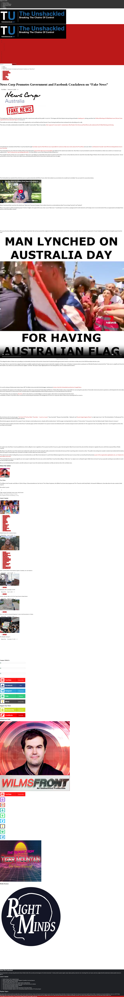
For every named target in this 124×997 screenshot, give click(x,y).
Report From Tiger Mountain (53, 995)
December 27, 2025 (11, 639)
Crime (24, 994)
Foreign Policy (73, 994)
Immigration (5, 526)
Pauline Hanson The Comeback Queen (8, 533)
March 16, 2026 (10, 598)
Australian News (6, 72)
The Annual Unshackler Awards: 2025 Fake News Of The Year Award (17, 987)
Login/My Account (7, 5)
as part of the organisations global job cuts (104, 455)
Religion (46, 995)
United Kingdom (87, 995)
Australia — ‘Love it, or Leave (40, 417)
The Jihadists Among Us (5, 636)
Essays (4, 58)
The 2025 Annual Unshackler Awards (10, 986)
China (21, 994)
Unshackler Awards (7, 57)
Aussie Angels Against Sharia (84, 417)
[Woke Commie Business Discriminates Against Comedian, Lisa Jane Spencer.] (9, 549)
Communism (5, 554)
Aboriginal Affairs (3, 994)
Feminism (5, 520)
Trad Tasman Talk (9, 47)
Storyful (20, 394)
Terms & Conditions (7, 4)
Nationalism (2, 995)
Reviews (4, 61)
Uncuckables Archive (9, 50)
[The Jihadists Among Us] (9, 632)
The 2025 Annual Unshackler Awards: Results (12, 985)
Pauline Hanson (6, 528)
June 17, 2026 (10, 535)
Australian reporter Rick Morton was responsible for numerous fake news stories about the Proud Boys (58, 146)
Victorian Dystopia (6, 563)
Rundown (5, 78)
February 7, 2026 (11, 616)
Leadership (5, 527)
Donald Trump (43, 994)
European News (58, 994)
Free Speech (5, 75)
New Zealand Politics (9, 995)
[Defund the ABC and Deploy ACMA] (9, 585)
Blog (4, 56)
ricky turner (21, 492)
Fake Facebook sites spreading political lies (18, 152)
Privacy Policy (6, 2)
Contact (4, 7)
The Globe (82, 995)
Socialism (68, 995)
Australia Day (6, 71)
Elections (4, 519)
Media (4, 76)
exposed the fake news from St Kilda (43, 150)
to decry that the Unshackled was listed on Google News (67, 387)
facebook (9, 492)
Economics (49, 994)
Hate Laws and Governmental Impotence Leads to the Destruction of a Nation (16, 614)
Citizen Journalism (6, 516)
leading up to (81, 118)
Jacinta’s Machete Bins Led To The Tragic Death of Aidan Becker (14, 596)
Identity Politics (6, 525)
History (4, 60)
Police (24, 995)
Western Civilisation (7, 530)
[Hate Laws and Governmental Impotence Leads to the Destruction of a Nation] (9, 609)
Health (88, 994)
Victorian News (6, 564)
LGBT (116, 994)
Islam (112, 994)
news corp (14, 492)
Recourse (36, 995)
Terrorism (78, 995)
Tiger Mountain (8, 46)
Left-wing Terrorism (7, 559)
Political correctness (7, 560)
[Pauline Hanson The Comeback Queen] (9, 513)
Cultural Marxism (29, 994)
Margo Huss (3, 535)
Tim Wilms (4, 89)
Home (4, 40)
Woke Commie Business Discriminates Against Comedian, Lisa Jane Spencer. (16, 570)
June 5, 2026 (10, 591)
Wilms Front (7, 44)
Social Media (6, 79)
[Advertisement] (39, 136)
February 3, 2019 (12, 89)
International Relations (105, 994)
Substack (4, 51)
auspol (4, 492)
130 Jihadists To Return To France (9, 494)
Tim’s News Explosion (9, 43)
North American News (18, 995)
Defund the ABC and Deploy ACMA (7, 589)
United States (94, 995)
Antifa (12, 994)
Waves (104, 995)
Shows (4, 42)
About (4, 6)
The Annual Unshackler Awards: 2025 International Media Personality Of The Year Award (22, 989)
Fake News (5, 74)
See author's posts (4, 487)
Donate (4, 54)
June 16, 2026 (10, 572)
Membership (5, 53)
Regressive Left (6, 561)
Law (114, 994)
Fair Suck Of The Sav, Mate (25, 417)
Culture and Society (7, 555)
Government (5, 522)
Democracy (5, 518)
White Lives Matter (6, 568)
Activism (4, 552)
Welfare (4, 566)
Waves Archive (8, 49)
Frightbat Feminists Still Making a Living (9, 495)
